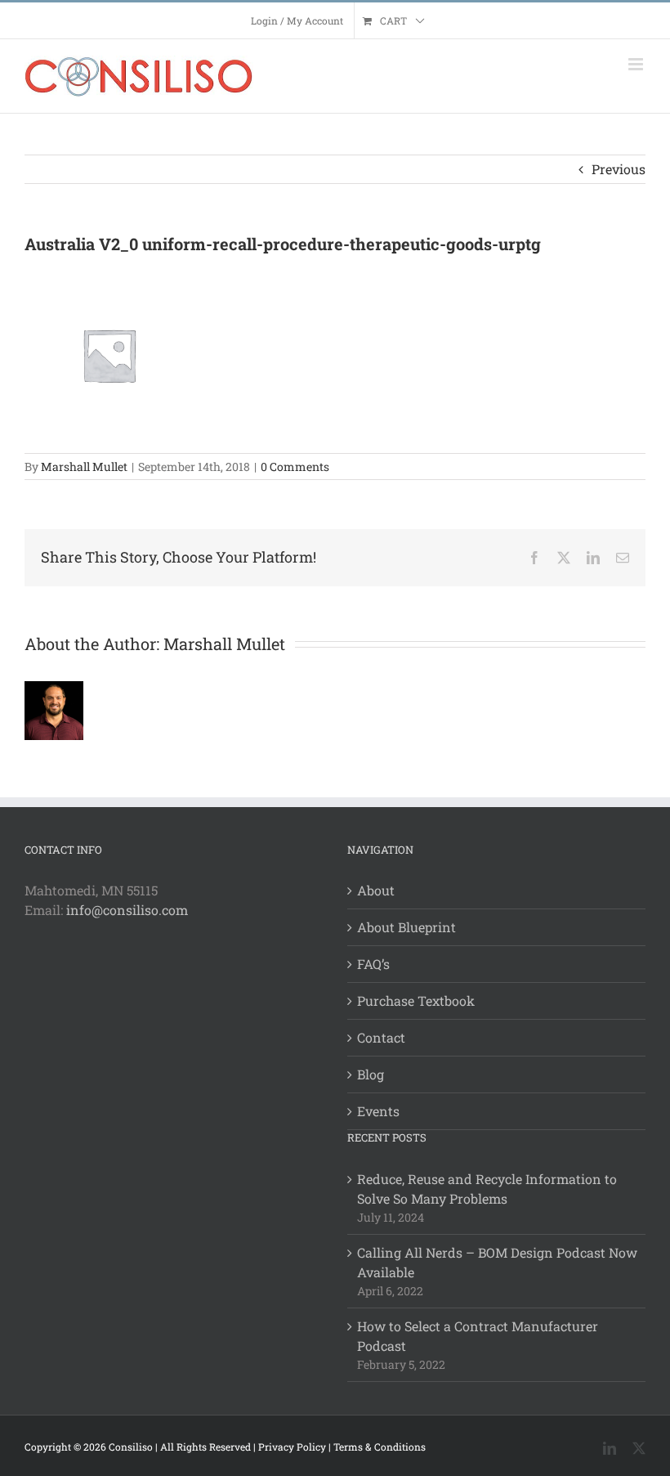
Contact (381, 1037)
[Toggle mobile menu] (636, 64)
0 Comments (295, 466)
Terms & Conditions (379, 1446)
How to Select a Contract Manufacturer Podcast (477, 1335)
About (376, 890)
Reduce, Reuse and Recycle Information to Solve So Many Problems (487, 1188)
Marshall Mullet (84, 466)
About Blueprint (406, 926)
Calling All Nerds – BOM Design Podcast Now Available (497, 1262)
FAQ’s (373, 963)
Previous (618, 168)
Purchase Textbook (416, 1000)
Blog (370, 1074)
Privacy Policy (292, 1446)
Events (378, 1110)
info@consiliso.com (127, 909)
